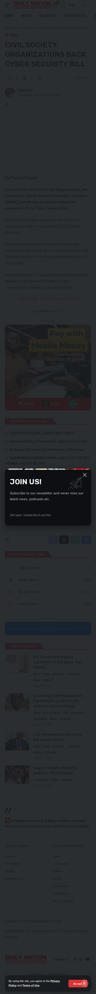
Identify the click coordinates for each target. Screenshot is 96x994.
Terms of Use (30, 985)
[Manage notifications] (84, 983)
